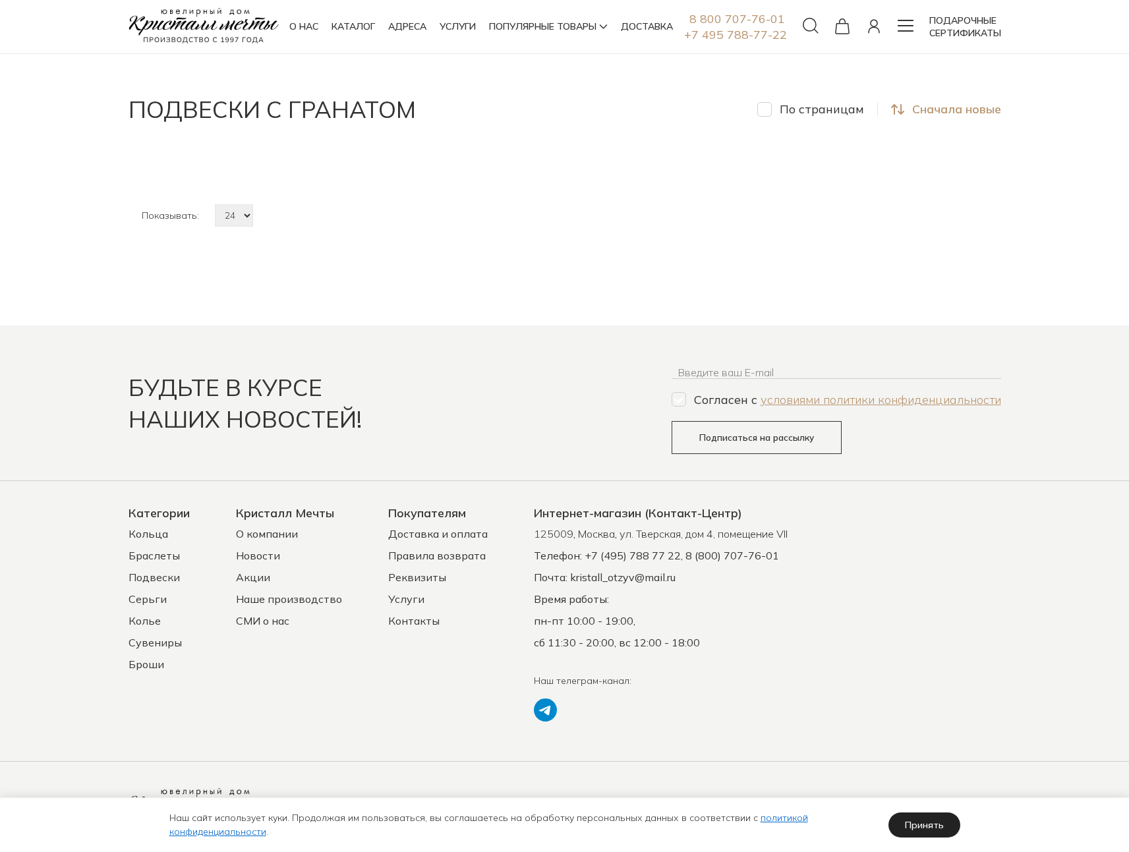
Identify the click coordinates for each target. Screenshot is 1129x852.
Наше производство (289, 599)
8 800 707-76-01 (737, 18)
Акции (253, 577)
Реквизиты (417, 577)
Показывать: (170, 215)
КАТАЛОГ (353, 26)
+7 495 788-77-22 (735, 34)
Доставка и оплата (438, 533)
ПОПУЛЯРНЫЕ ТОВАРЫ (542, 26)
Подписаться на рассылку (756, 437)
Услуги (406, 599)
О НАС (303, 26)
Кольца (148, 533)
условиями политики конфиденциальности (881, 399)
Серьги (148, 599)
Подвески (154, 577)
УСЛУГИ (458, 26)
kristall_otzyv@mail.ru (623, 577)
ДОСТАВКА (647, 26)
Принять (924, 825)
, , (661, 533)
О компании (267, 533)
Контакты (414, 620)
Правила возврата (437, 555)
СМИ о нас (262, 620)
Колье (145, 620)
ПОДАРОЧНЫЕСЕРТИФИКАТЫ (965, 26)
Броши (146, 664)
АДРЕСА (407, 26)
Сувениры (155, 642)
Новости (258, 555)
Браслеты (154, 555)
